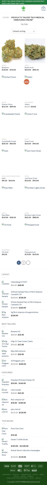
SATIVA (23, 476)
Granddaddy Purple (9, 141)
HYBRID (30, 476)
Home (6, 17)
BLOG (32, 478)
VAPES (42, 474)
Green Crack (29, 141)
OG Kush (5, 252)
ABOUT (38, 478)
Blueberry (5, 67)
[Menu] (3, 9)
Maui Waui (6, 215)
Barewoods (26, 474)
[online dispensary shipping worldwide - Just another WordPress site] (23, 9)
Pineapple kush (30, 252)
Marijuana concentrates (17, 478)
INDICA (16, 476)
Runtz (35, 474)
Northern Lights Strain (33, 215)
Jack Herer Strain (31, 178)
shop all (16, 474)
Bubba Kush (29, 67)
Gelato (27, 104)
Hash (3, 178)
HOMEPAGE (6, 474)
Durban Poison (7, 104)
